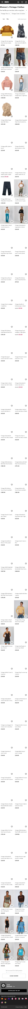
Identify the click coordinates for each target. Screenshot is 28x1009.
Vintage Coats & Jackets (18, 13)
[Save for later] (12, 37)
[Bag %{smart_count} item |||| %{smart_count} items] (26, 2)
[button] (2, 999)
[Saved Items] (22, 2)
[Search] (18, 2)
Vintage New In (5, 13)
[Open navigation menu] (2, 2)
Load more (14, 976)
